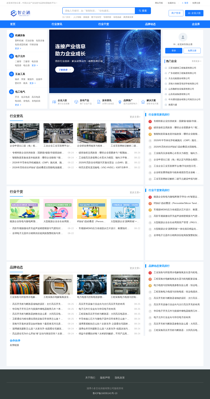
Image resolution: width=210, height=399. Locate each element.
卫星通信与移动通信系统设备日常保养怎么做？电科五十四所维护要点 (38, 318)
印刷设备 (34, 44)
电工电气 (20, 91)
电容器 (35, 61)
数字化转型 (96, 17)
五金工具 (20, 74)
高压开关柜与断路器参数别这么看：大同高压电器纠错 (38, 313)
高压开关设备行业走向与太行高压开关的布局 (102, 304)
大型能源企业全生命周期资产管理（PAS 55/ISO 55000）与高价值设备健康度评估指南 (177, 222)
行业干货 (103, 24)
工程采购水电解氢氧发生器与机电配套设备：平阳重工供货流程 (177, 278)
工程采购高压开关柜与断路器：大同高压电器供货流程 (105, 313)
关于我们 (90, 377)
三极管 (26, 61)
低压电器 (25, 97)
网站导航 (159, 3)
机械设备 (20, 35)
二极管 (18, 61)
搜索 (144, 10)
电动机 (18, 101)
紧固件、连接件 (34, 79)
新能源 (86, 17)
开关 (17, 97)
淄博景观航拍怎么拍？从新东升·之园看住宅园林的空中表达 (105, 323)
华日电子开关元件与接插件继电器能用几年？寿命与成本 (38, 309)
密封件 (18, 83)
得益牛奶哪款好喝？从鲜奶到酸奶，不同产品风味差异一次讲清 (105, 333)
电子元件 (20, 56)
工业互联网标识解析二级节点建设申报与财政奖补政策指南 (177, 178)
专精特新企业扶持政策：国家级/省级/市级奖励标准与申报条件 (38, 152)
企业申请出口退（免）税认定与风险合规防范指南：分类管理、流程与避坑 (177, 159)
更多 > (18, 48)
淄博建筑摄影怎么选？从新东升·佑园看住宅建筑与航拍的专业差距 (38, 328)
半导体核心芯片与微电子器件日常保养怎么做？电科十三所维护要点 (105, 318)
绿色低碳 (117, 17)
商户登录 (176, 13)
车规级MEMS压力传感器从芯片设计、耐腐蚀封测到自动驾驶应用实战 (105, 228)
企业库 (196, 24)
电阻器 (18, 65)
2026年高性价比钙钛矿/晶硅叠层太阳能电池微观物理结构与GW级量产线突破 (38, 167)
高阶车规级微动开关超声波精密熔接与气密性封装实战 (38, 228)
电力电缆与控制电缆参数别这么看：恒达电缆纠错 (102, 297)
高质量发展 (128, 17)
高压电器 (36, 97)
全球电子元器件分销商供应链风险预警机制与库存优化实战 (38, 233)
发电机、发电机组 (31, 101)
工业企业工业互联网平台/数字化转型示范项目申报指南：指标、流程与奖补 (177, 166)
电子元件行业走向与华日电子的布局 (97, 309)
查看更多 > (196, 61)
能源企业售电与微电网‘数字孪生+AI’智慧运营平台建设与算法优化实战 (177, 196)
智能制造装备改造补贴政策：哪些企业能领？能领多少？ (38, 157)
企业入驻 (196, 13)
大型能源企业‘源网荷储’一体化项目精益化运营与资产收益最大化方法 (177, 228)
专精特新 (107, 17)
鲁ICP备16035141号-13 (105, 393)
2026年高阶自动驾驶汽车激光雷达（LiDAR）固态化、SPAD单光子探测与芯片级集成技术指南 (105, 162)
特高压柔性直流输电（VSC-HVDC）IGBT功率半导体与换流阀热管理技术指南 (105, 167)
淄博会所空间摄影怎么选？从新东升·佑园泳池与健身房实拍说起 (105, 328)
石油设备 (29, 40)
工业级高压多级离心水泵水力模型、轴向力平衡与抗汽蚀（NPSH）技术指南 (105, 157)
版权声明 (105, 377)
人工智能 (77, 17)
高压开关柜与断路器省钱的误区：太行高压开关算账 (38, 304)
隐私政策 (120, 377)
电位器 (26, 65)
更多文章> (135, 116)
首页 (12, 24)
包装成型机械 (21, 44)
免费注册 (196, 3)
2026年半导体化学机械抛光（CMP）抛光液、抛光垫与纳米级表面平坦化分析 (38, 162)
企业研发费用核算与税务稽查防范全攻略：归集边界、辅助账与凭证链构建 (177, 172)
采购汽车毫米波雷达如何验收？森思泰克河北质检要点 (38, 323)
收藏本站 (172, 3)
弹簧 (23, 79)
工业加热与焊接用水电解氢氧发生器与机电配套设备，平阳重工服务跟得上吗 (177, 272)
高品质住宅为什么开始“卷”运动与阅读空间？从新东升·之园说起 (38, 333)
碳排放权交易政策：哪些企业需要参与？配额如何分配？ (105, 152)
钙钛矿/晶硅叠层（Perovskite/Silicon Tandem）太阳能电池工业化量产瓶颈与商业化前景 (177, 203)
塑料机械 (19, 40)
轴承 (17, 79)
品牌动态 (150, 24)
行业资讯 (57, 24)
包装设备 (40, 40)
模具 (25, 83)
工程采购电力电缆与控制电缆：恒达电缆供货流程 (136, 297)
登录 (186, 3)
